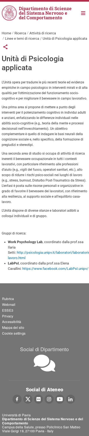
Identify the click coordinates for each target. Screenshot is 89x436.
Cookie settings (13, 333)
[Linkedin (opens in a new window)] (70, 399)
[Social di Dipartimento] (44, 363)
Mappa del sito (13, 327)
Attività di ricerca (42, 33)
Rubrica (8, 298)
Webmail (8, 304)
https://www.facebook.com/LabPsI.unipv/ (55, 269)
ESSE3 (7, 310)
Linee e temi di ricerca (22, 38)
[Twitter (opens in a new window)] (27, 399)
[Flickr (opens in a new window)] (38, 399)
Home (83, 12)
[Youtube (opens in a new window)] (59, 399)
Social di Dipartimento (44, 349)
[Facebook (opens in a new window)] (17, 399)
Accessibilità (11, 321)
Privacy (7, 316)
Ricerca (20, 33)
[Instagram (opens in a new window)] (49, 399)
